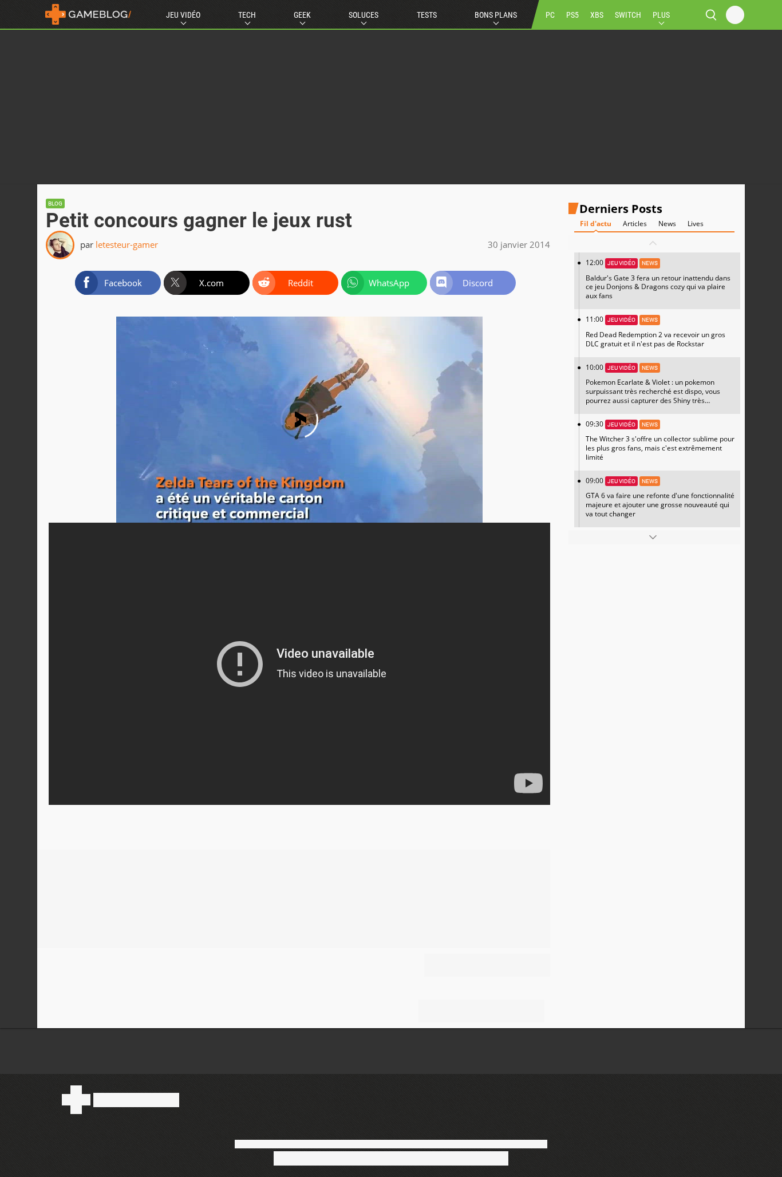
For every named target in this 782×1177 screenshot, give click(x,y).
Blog (55, 203)
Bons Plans (496, 14)
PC (550, 14)
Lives (696, 224)
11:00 (655, 332)
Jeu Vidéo (183, 14)
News (667, 224)
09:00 (660, 497)
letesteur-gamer (127, 244)
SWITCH (628, 14)
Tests (427, 14)
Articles (635, 224)
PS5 (572, 14)
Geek (302, 14)
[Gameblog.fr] (85, 14)
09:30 (660, 440)
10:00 (653, 388)
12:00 (658, 279)
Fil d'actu (595, 224)
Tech (247, 14)
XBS (596, 14)
